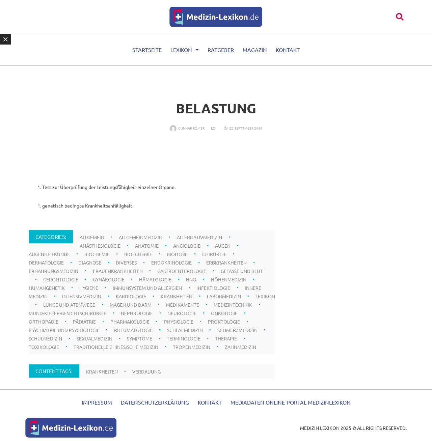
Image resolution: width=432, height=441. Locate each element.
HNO (191, 279)
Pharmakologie (130, 322)
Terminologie (183, 338)
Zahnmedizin (240, 347)
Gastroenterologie (181, 271)
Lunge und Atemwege (69, 305)
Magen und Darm (131, 305)
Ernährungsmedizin (53, 271)
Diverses (126, 262)
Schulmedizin (45, 338)
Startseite (147, 49)
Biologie (177, 254)
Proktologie (224, 322)
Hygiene (88, 288)
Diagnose (89, 262)
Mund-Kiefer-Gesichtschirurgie (67, 313)
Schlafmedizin (185, 330)
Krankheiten (176, 296)
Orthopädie (43, 322)
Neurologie (181, 313)
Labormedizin (224, 296)
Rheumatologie (133, 330)
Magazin (255, 49)
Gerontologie (60, 279)
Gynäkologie (109, 279)
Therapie (226, 338)
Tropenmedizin (191, 347)
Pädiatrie (84, 322)
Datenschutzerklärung (155, 402)
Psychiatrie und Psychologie (64, 330)
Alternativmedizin (199, 237)
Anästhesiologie (100, 246)
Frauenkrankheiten (118, 271)
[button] (400, 17)
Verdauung (146, 371)
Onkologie (224, 313)
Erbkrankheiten (226, 262)
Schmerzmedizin (237, 330)
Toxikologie (44, 347)
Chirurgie (214, 254)
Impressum (97, 402)
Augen (223, 246)
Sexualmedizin (94, 338)
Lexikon (181, 49)
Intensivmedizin (81, 296)
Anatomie (147, 246)
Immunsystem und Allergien (147, 288)
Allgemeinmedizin (140, 237)
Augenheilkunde (49, 254)
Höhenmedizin (228, 279)
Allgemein (92, 237)
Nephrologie (137, 313)
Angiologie (186, 246)
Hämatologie (155, 279)
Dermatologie (46, 262)
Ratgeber (221, 49)
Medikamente (182, 305)
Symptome (139, 338)
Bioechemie (138, 254)
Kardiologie (131, 296)
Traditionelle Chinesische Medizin (116, 347)
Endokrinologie (171, 262)
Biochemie (97, 254)
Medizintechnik (233, 305)
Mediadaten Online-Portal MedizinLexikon (291, 402)
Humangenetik (47, 288)
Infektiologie (213, 288)
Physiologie (178, 322)
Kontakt (288, 49)
